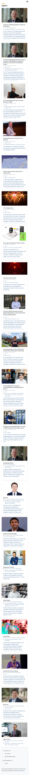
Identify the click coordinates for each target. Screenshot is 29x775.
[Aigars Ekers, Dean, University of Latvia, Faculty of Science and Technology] (14, 730)
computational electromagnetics (10, 106)
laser (5, 536)
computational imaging (9, 68)
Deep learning (7, 500)
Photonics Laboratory (19, 535)
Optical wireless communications (11, 394)
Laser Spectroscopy (14, 743)
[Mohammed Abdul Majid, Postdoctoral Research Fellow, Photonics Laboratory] (14, 524)
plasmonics (7, 570)
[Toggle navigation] (27, 1)
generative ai (14, 70)
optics (24, 29)
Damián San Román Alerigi (10, 671)
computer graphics (18, 29)
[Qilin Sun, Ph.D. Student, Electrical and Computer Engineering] (14, 488)
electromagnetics (8, 605)
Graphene (13, 571)
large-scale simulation (9, 604)
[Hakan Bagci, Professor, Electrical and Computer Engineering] (14, 591)
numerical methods (20, 603)
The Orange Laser (8, 208)
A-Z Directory (6, 750)
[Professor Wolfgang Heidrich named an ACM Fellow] (14, 15)
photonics (9, 212)
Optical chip (13, 177)
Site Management (7, 760)
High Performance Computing (18, 604)
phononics (9, 571)
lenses (8, 282)
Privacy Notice (21, 770)
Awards (6, 67)
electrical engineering (14, 282)
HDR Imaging (12, 503)
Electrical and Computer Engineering (17, 499)
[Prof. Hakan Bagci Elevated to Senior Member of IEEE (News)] (14, 91)
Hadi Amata (6, 636)
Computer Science (11, 464)
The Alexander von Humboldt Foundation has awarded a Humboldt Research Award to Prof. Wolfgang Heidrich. (14, 148)
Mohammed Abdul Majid (10, 533)
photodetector (13, 393)
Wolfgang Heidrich (8, 463)
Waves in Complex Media (16, 568)
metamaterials (12, 570)
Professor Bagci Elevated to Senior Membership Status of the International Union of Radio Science (14, 313)
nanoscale (9, 177)
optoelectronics (12, 536)
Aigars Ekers (6, 739)
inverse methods (8, 467)
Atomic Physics (7, 743)
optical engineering (20, 393)
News (9, 67)
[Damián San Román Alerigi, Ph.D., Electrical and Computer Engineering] (14, 661)
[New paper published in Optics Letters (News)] (14, 233)
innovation (16, 744)
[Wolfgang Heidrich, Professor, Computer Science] (14, 453)
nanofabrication (7, 640)
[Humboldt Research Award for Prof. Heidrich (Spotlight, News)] (14, 129)
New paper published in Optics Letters (14, 243)
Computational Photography (10, 29)
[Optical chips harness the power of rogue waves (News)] (14, 162)
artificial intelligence (8, 70)
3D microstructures (10, 247)
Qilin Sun (5, 497)
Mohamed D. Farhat (8, 567)
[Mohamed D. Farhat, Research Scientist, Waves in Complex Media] (14, 558)
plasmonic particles (18, 247)
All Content (7, 753)
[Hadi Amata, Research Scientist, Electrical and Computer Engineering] (14, 627)
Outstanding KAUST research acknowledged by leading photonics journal (13, 387)
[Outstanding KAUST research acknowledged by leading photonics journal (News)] (14, 376)
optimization (7, 503)
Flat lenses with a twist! (9, 278)
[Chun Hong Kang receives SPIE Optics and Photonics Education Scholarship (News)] (14, 340)
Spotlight (6, 142)
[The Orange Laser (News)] (14, 198)
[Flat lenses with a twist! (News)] (14, 268)
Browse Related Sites (10, 756)
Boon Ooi (5, 704)
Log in (6, 763)
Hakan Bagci (6, 600)
